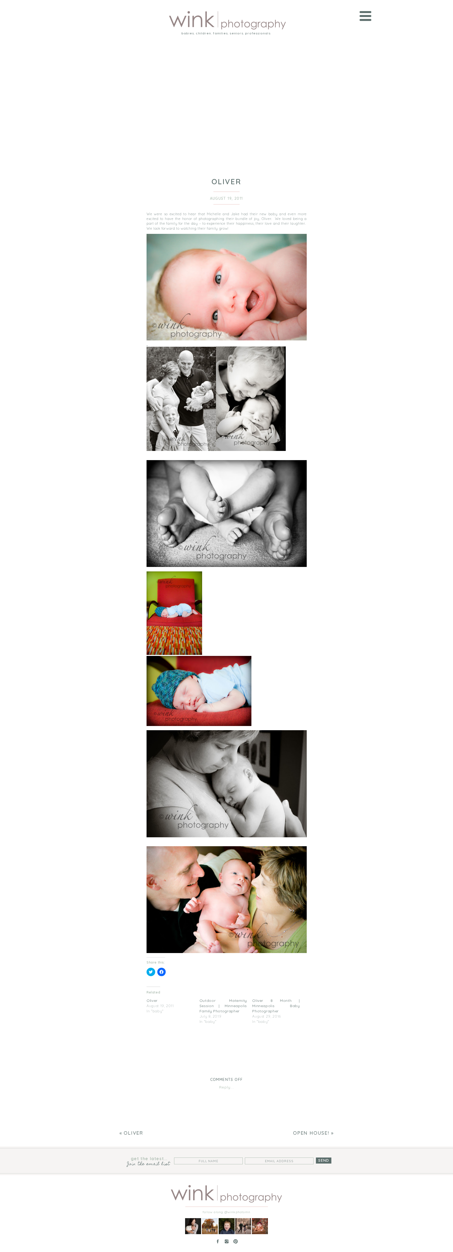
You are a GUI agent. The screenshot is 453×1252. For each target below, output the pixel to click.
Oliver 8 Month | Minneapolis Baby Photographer (276, 1005)
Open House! (311, 1133)
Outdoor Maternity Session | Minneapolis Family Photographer (223, 1005)
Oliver (152, 1000)
